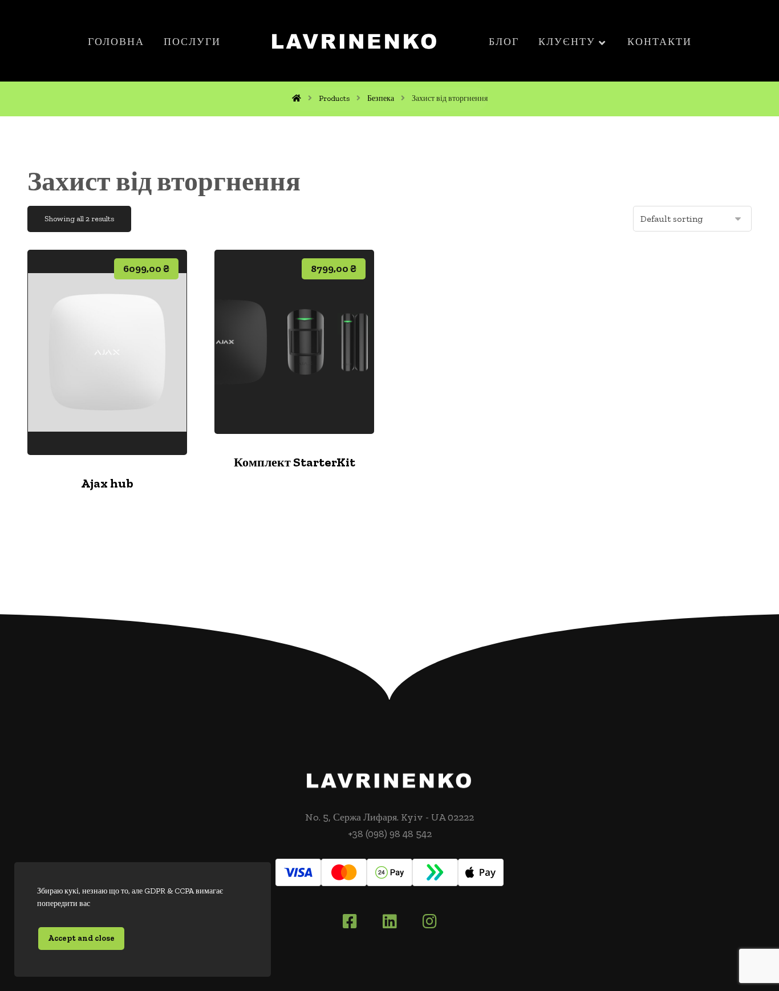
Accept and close (81, 938)
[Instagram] (429, 921)
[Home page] (296, 98)
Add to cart (114, 419)
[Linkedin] (389, 921)
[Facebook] (349, 921)
